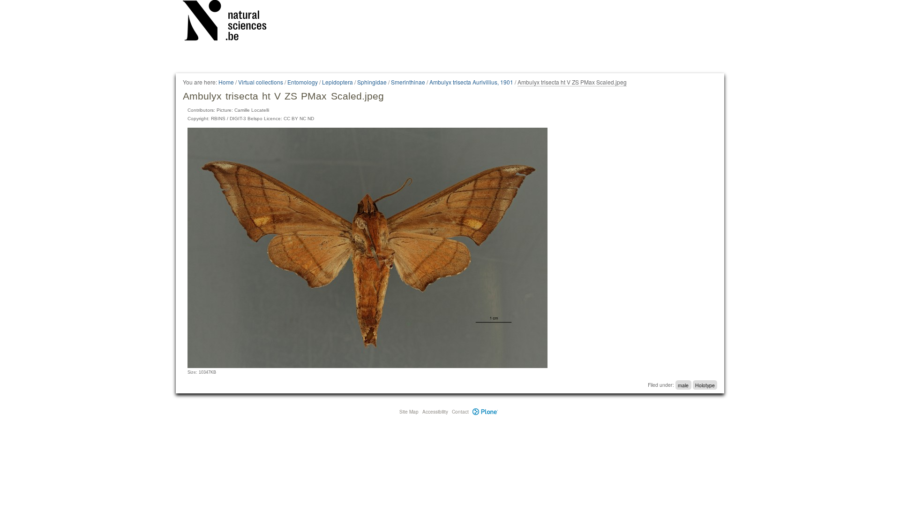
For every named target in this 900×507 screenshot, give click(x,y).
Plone (485, 411)
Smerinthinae (408, 82)
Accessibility (435, 411)
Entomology (302, 82)
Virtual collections (260, 82)
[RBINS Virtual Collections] (230, 22)
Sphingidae (372, 82)
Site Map (409, 411)
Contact (460, 411)
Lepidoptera (337, 82)
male (683, 384)
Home (226, 82)
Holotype (705, 384)
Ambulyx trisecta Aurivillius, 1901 (471, 82)
